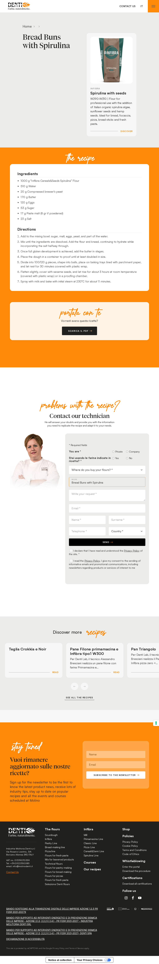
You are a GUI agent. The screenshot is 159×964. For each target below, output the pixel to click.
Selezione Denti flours (57, 884)
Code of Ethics (130, 854)
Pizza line (50, 851)
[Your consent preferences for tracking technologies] (156, 723)
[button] (74, 686)
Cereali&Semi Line (94, 851)
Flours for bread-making (58, 871)
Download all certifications (137, 883)
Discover (126, 131)
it (142, 6)
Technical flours (53, 863)
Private (119, 451)
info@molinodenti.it (23, 866)
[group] (33, 660)
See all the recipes (79, 697)
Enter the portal (131, 866)
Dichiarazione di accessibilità (25, 939)
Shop (126, 829)
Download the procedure (136, 871)
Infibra (48, 839)
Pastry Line (51, 843)
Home (27, 26)
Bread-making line (55, 847)
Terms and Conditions (134, 850)
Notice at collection (60, 960)
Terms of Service (76, 948)
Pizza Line (89, 847)
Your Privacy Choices (89, 960)
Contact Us (127, 6)
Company (134, 451)
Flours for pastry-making (58, 867)
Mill (85, 835)
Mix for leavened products (59, 859)
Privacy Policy (131, 550)
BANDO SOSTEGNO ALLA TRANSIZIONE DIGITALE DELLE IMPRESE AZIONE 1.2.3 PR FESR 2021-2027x (52, 910)
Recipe (74, 479)
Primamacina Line (93, 839)
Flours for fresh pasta (56, 855)
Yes (117, 458)
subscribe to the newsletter (115, 775)
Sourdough (51, 835)
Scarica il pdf (78, 331)
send (106, 542)
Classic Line (90, 843)
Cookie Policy (130, 845)
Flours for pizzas (54, 875)
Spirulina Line (91, 855)
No (130, 458)
